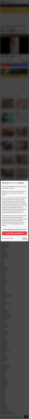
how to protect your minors (8, 238)
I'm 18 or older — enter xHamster (14, 233)
